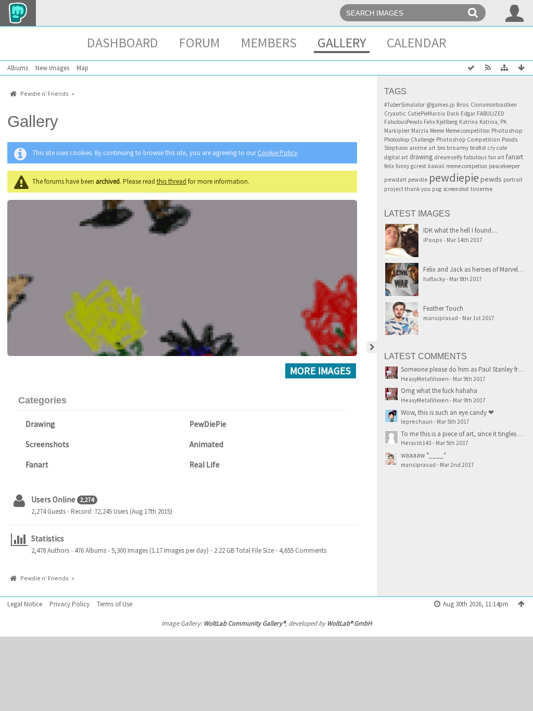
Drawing (40, 424)
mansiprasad (440, 318)
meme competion (466, 166)
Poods (509, 139)
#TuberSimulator (404, 104)
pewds (491, 179)
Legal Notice (24, 604)
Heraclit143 (416, 443)
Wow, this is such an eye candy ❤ (447, 412)
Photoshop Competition (468, 139)
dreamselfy (448, 157)
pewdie (417, 179)
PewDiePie (207, 424)
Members (269, 42)
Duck (453, 113)
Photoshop (507, 130)
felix (389, 166)
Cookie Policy (277, 152)
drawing (421, 157)
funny (402, 166)
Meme (437, 130)
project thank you (407, 189)
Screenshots (47, 444)
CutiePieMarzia (426, 113)
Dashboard (122, 42)
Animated (206, 444)
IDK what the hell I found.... (460, 230)
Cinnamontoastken (494, 104)
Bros (462, 104)
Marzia (419, 130)
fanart (514, 157)
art (432, 147)
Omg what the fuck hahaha (439, 390)
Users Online (53, 499)
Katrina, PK (492, 121)
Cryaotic (395, 113)
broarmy (457, 147)
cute (502, 147)
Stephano (396, 147)
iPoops (432, 240)
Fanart (37, 464)
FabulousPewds (403, 121)
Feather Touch (443, 308)
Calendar (416, 42)
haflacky (434, 279)
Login (515, 13)
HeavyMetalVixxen (425, 379)
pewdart (395, 179)
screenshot (456, 189)
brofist (478, 147)
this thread (171, 181)
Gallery (342, 42)
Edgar (468, 113)
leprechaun (417, 421)
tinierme (481, 189)
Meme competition (468, 130)
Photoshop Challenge (409, 139)
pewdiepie (454, 177)
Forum (199, 42)
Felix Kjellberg (441, 121)
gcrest (418, 166)
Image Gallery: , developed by (266, 623)
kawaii (436, 166)
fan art (496, 157)
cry (491, 147)
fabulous (475, 157)
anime (418, 147)
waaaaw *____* (423, 455)
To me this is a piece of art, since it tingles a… (464, 433)
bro (441, 147)
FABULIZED (490, 113)
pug (436, 189)
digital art (396, 157)
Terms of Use (114, 604)
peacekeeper (504, 166)
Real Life (204, 464)
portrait (513, 179)
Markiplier (397, 130)
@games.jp (440, 104)
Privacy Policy (69, 604)
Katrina (468, 121)
